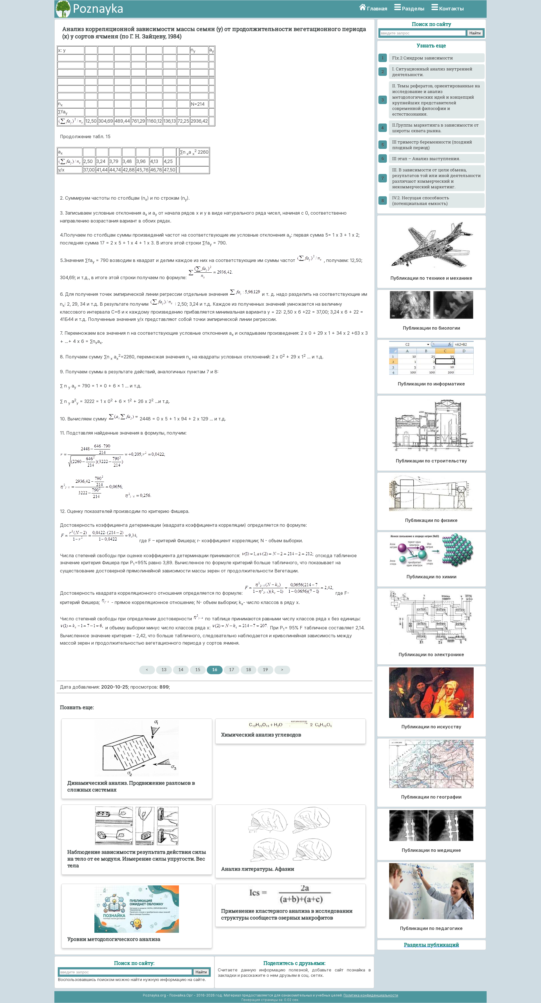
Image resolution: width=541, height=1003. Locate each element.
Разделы (413, 9)
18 (248, 670)
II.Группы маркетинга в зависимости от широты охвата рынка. (435, 127)
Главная (377, 9)
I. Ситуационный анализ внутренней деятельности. (432, 71)
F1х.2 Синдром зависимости (422, 58)
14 (180, 670)
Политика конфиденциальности (370, 995)
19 (265, 670)
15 (197, 670)
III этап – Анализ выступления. (426, 158)
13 (164, 670)
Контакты (451, 9)
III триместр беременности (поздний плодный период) (432, 144)
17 (231, 670)
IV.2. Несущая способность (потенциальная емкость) (420, 200)
